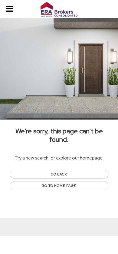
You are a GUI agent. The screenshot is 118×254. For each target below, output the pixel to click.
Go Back (59, 174)
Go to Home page (59, 186)
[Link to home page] (59, 9)
